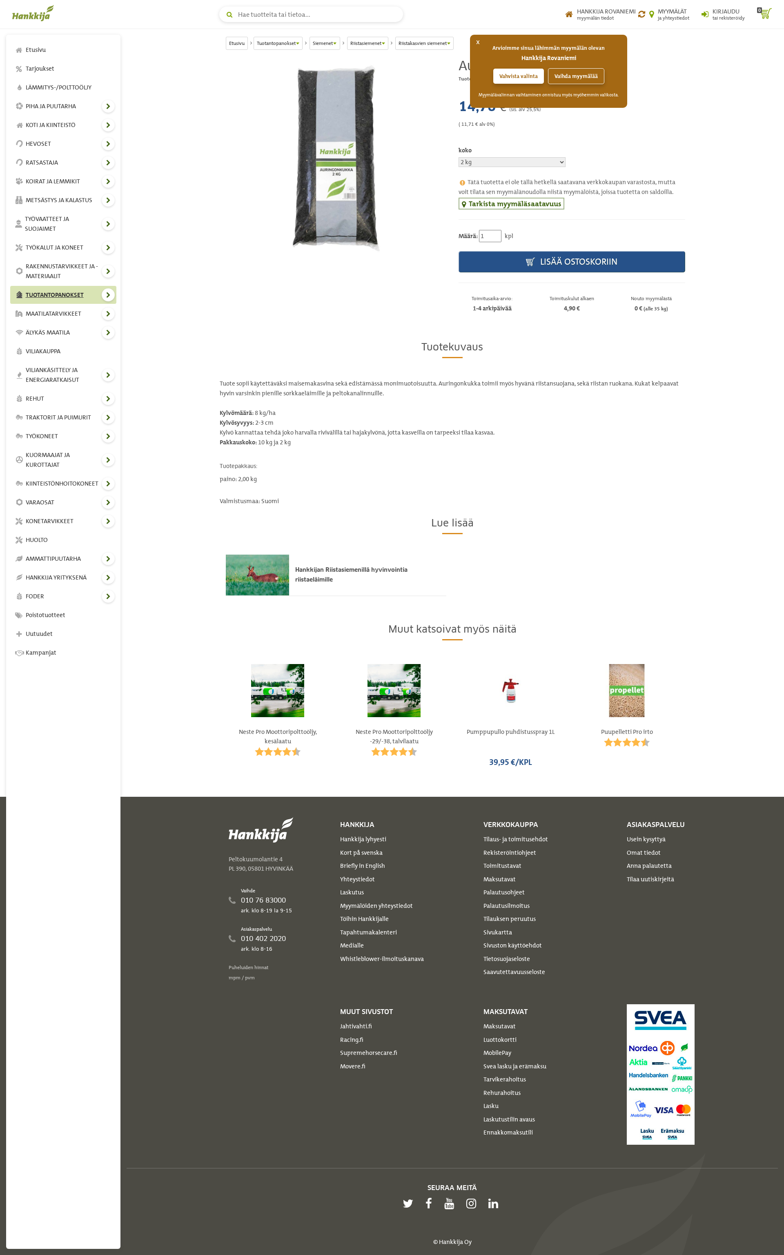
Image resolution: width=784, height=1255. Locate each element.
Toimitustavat (502, 866)
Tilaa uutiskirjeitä (650, 879)
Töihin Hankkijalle (364, 919)
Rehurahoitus (502, 1093)
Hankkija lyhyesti (363, 839)
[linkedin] (495, 1203)
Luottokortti (500, 1040)
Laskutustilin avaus (509, 1119)
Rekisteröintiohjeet (509, 853)
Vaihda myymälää (576, 76)
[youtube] (451, 1203)
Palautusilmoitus (506, 906)
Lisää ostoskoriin (577, 261)
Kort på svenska (361, 853)
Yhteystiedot (357, 879)
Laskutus (352, 892)
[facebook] (430, 1203)
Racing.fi (351, 1040)
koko (465, 150)
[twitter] (410, 1203)
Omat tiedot (644, 853)
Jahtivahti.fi (356, 1026)
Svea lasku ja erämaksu (514, 1066)
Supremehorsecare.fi (368, 1053)
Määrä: (468, 236)
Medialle (352, 945)
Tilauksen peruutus (509, 919)
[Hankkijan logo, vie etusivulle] (34, 13)
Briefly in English (362, 866)
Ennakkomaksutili (508, 1132)
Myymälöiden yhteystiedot (376, 906)
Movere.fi (352, 1066)
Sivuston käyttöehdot (512, 945)
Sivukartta (497, 932)
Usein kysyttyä (646, 839)
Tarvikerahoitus (504, 1079)
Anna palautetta (649, 866)
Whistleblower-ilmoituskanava (382, 959)
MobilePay (497, 1053)
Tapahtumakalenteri (368, 932)
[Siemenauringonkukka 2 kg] (333, 157)
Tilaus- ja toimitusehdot (515, 839)
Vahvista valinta (518, 76)
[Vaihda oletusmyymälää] (641, 14)
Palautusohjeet (504, 892)
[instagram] (473, 1203)
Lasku (491, 1106)
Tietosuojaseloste (506, 959)
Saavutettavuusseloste (514, 972)
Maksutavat (499, 879)
